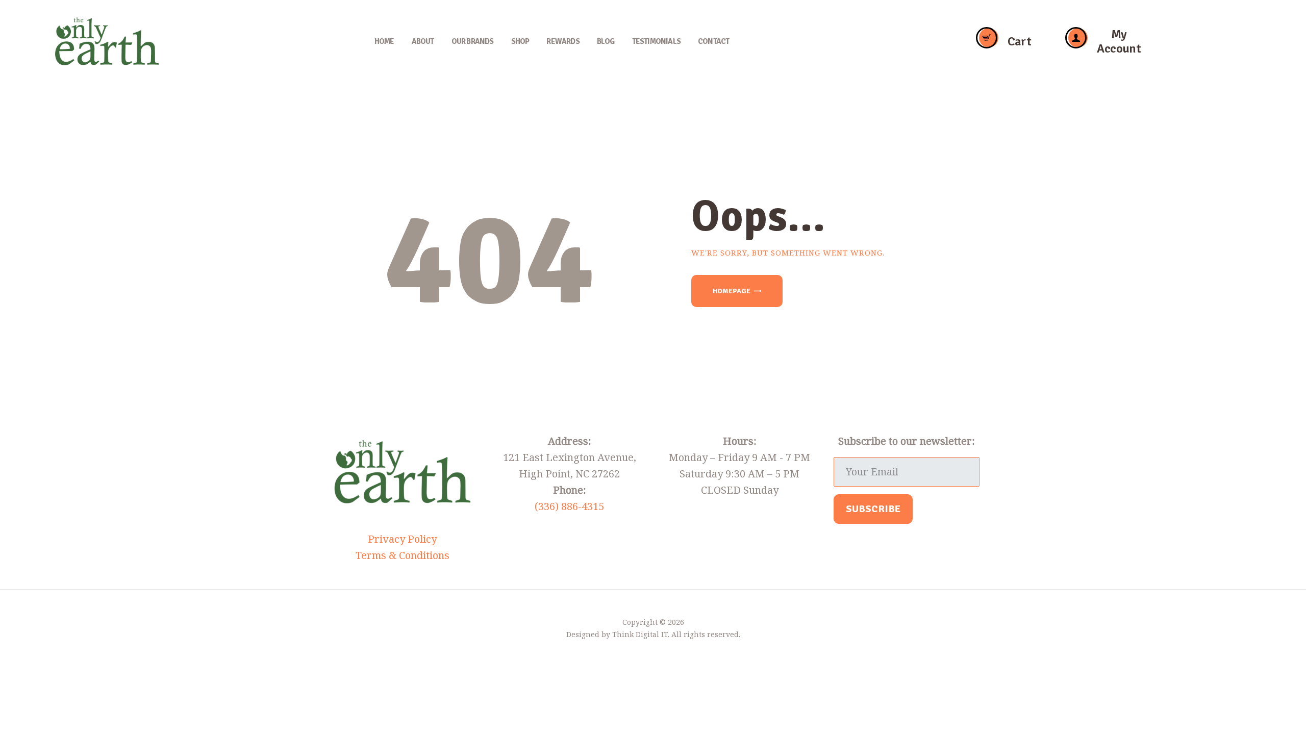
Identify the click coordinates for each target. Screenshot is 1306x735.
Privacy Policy (402, 539)
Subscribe (873, 508)
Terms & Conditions (402, 555)
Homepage (731, 291)
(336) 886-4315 (569, 506)
